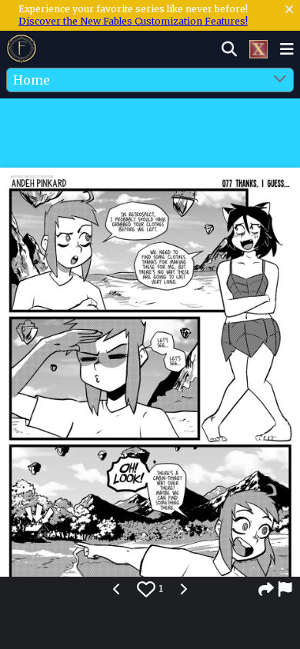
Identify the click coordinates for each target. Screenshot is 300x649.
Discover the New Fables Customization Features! (133, 21)
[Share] (266, 589)
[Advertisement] (150, 130)
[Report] (286, 589)
